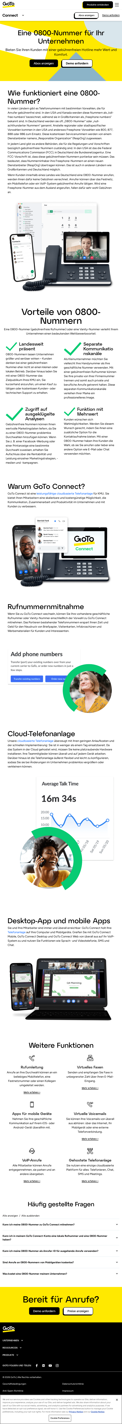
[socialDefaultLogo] (36, 1365)
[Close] (116, 1399)
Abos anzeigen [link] (86, 15)
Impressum (68, 1391)
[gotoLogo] (9, 5)
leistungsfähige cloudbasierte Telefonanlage (64, 493)
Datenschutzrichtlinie (73, 1384)
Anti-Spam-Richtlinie (13, 1391)
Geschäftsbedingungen (14, 1384)
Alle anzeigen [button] (10, 1215)
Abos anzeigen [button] (44, 63)
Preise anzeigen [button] (78, 1311)
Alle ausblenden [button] (30, 1215)
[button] (60, 1224)
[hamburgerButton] (116, 4)
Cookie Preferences (60, 1418)
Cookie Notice (97, 1412)
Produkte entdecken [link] (98, 4)
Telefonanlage (17, 932)
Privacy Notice (76, 1412)
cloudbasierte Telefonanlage (35, 741)
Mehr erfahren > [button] (32, 1092)
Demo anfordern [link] (111, 15)
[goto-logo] (61, 1329)
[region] (61, 1409)
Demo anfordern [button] (77, 63)
